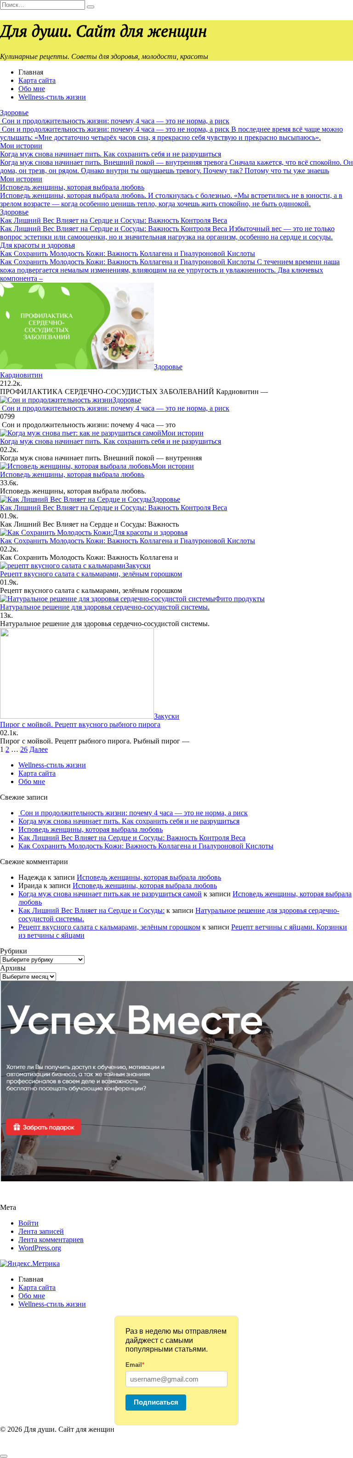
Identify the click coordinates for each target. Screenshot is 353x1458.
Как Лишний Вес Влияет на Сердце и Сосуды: (91, 910)
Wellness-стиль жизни (52, 97)
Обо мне (31, 89)
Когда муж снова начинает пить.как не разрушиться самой (110, 894)
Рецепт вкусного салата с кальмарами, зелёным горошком (91, 574)
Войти (28, 1223)
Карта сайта (37, 80)
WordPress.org (39, 1248)
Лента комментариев (51, 1239)
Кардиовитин (21, 375)
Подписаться (156, 1402)
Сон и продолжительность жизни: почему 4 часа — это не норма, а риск (114, 408)
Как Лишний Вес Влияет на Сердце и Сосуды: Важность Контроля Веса (113, 507)
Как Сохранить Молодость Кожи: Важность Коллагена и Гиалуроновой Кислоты (127, 541)
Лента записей (41, 1231)
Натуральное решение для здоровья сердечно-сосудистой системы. (105, 607)
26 (24, 749)
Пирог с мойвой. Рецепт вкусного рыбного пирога (80, 724)
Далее (38, 749)
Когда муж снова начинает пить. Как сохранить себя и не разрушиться (110, 441)
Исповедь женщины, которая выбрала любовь (72, 474)
